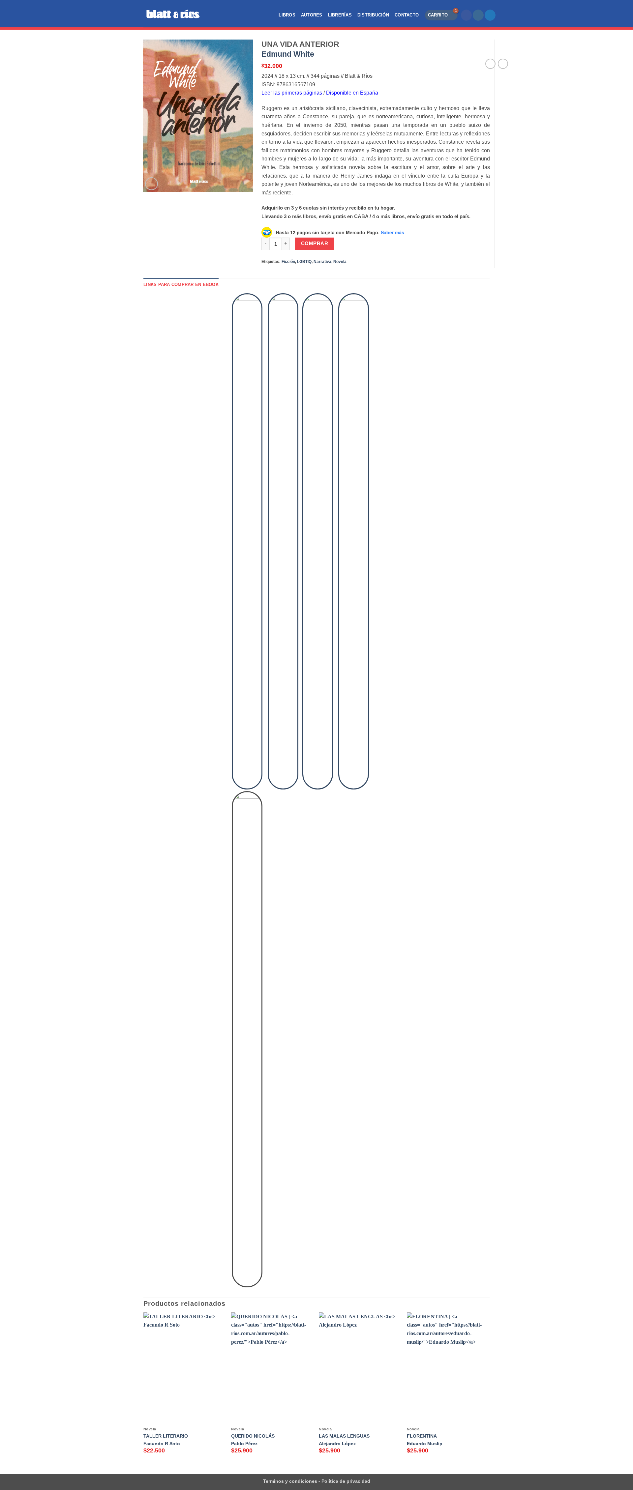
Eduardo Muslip (424, 1443)
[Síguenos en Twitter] (490, 15)
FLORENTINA (422, 1436)
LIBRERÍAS (340, 15)
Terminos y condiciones (290, 1481)
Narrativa (322, 261)
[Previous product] (503, 64)
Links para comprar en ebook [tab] (181, 284)
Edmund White (287, 54)
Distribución (373, 15)
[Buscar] (216, 15)
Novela (340, 261)
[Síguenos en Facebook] (466, 15)
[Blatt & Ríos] (173, 14)
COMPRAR (314, 243)
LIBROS (287, 15)
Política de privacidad (345, 1481)
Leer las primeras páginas (291, 93)
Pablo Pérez (244, 1443)
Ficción (288, 261)
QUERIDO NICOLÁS (253, 1436)
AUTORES (311, 15)
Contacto (407, 15)
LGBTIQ (304, 261)
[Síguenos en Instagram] (478, 15)
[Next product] (490, 64)
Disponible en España (352, 93)
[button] (441, 15)
